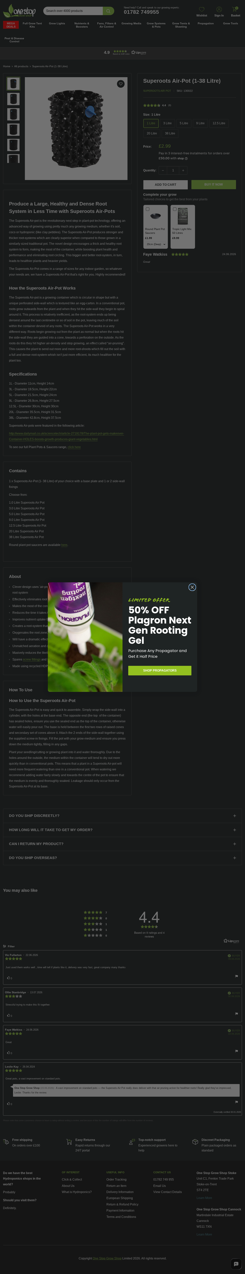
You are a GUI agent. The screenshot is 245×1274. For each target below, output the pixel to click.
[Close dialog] (192, 587)
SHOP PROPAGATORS (160, 670)
